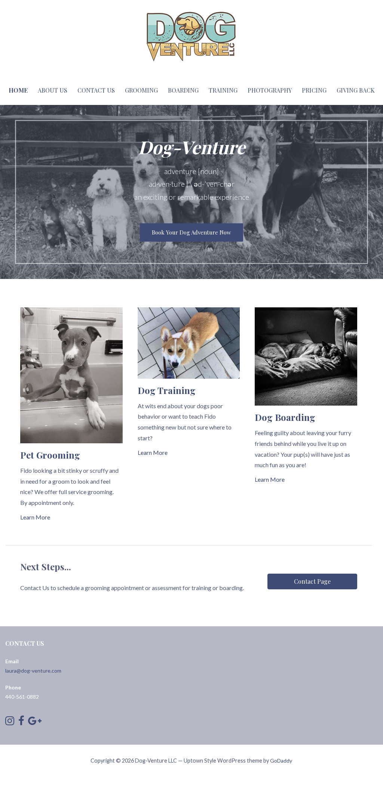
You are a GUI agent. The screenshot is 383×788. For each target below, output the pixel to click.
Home (18, 90)
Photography (270, 90)
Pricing (314, 90)
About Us (52, 90)
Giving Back (356, 90)
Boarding (183, 90)
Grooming (141, 90)
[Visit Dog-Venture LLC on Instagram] (9, 722)
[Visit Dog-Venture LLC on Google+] (35, 722)
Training (223, 90)
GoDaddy (281, 760)
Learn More (35, 517)
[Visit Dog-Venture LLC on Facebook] (21, 722)
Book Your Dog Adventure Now (191, 232)
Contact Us (96, 90)
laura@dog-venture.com (33, 670)
